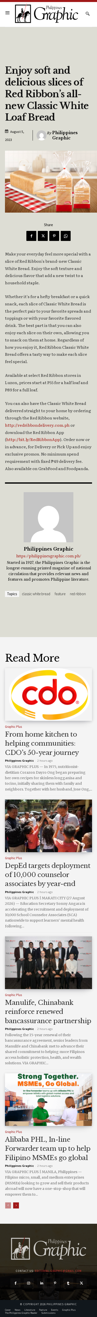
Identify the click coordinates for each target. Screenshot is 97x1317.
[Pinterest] (54, 236)
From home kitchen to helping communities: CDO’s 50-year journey (42, 743)
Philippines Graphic (65, 135)
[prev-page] (8, 1205)
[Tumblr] (68, 1283)
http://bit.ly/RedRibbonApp (33, 439)
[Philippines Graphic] (46, 13)
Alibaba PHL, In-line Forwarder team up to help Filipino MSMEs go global (48, 1148)
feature (60, 593)
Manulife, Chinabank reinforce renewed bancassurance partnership (48, 1012)
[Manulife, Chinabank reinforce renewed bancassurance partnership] (48, 962)
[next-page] (16, 1205)
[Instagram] (29, 1283)
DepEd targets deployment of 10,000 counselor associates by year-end (47, 875)
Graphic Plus (13, 727)
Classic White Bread (36, 593)
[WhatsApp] (66, 236)
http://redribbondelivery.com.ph (37, 425)
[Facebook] (31, 236)
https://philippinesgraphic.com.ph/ (48, 556)
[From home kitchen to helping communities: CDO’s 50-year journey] (48, 694)
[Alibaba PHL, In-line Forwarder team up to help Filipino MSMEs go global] (48, 1099)
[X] (43, 236)
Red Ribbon (78, 593)
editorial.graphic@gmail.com (58, 1271)
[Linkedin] (42, 1283)
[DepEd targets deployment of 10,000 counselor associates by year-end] (48, 826)
